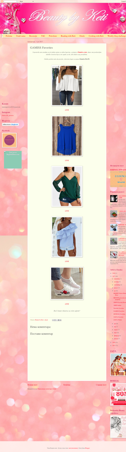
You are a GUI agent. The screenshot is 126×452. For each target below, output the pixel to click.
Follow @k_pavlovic (8, 115)
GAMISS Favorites (119, 311)
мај (115, 327)
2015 (113, 345)
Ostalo (82, 36)
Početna (9, 36)
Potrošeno (53, 36)
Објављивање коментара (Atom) (47, 389)
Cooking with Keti (96, 36)
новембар (117, 279)
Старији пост (101, 384)
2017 (113, 276)
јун (115, 323)
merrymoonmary (73, 448)
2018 (113, 273)
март (115, 333)
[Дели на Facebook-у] (59, 320)
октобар (116, 282)
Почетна (66, 384)
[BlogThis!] (55, 320)
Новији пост (32, 384)
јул (115, 291)
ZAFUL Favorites (118, 317)
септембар (117, 285)
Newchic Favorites (119, 308)
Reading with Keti (68, 36)
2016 (113, 342)
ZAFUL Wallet (118, 320)
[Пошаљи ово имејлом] (53, 320)
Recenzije (33, 36)
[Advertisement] (13, 70)
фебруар (116, 336)
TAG (43, 36)
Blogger (87, 448)
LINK (67, 110)
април (116, 330)
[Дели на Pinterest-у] (61, 320)
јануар (116, 338)
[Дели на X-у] (57, 320)
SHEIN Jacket (117, 305)
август (116, 288)
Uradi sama (20, 36)
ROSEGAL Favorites (119, 314)
